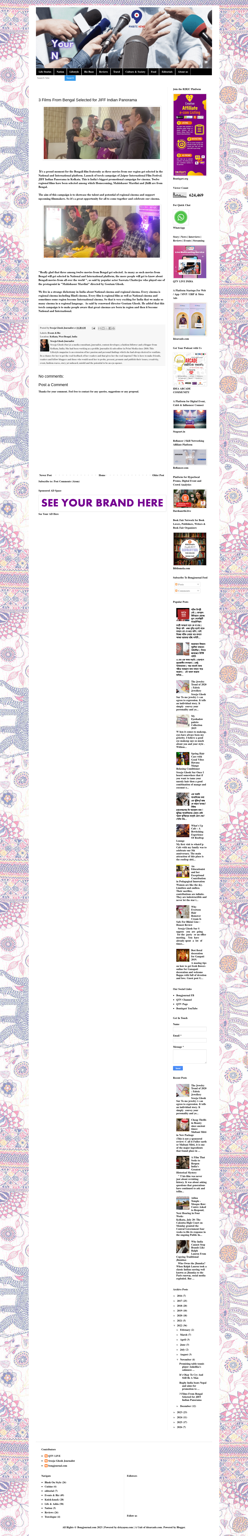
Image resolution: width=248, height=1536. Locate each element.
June (183, 1344)
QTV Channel (184, 1000)
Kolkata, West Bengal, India (63, 336)
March (184, 1335)
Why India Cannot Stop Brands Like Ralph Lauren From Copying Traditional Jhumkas (191, 1251)
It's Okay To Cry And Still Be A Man (191, 1376)
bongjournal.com (57, 1466)
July (183, 1349)
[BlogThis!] (103, 328)
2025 (180, 1422)
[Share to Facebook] (110, 328)
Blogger (181, 1527)
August (184, 1354)
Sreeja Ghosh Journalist (61, 1461)
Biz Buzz (89, 72)
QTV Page (182, 1004)
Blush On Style (53, 1482)
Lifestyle (74, 72)
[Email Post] (93, 327)
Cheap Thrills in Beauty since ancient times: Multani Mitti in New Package (191, 1127)
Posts (180, 584)
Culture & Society (135, 72)
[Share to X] (106, 328)
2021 (180, 1320)
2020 (180, 1315)
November (186, 1359)
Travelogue (50, 1517)
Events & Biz (54, 332)
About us (183, 72)
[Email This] (99, 328)
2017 (180, 1301)
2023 (180, 1412)
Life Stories (45, 72)
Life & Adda (52, 1504)
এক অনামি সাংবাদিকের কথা (197, 795)
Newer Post (45, 475)
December (186, 1406)
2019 (180, 1310)
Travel (116, 72)
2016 (180, 1296)
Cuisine (49, 1486)
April (183, 1339)
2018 (180, 1306)
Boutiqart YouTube (187, 1008)
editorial (49, 1491)
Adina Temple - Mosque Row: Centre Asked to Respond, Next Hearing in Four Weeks (191, 1207)
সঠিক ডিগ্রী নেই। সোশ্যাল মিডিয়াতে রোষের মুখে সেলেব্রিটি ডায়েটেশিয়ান (198, 615)
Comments (183, 591)
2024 (180, 1417)
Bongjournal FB (185, 995)
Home (102, 475)
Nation (60, 72)
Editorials (167, 72)
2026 (180, 1427)
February (185, 1330)
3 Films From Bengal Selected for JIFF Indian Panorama (191, 1397)
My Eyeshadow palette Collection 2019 (197, 722)
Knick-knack (52, 1499)
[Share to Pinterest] (113, 328)
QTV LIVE (54, 1456)
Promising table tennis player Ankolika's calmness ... (191, 1367)
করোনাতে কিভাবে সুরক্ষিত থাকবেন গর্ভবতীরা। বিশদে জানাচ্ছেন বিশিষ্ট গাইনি (198, 650)
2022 (180, 1325)
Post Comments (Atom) (67, 481)
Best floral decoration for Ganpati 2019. (197, 954)
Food (153, 72)
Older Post (158, 475)
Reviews (103, 72)
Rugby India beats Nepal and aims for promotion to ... (192, 1386)
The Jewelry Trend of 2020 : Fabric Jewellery (198, 686)
